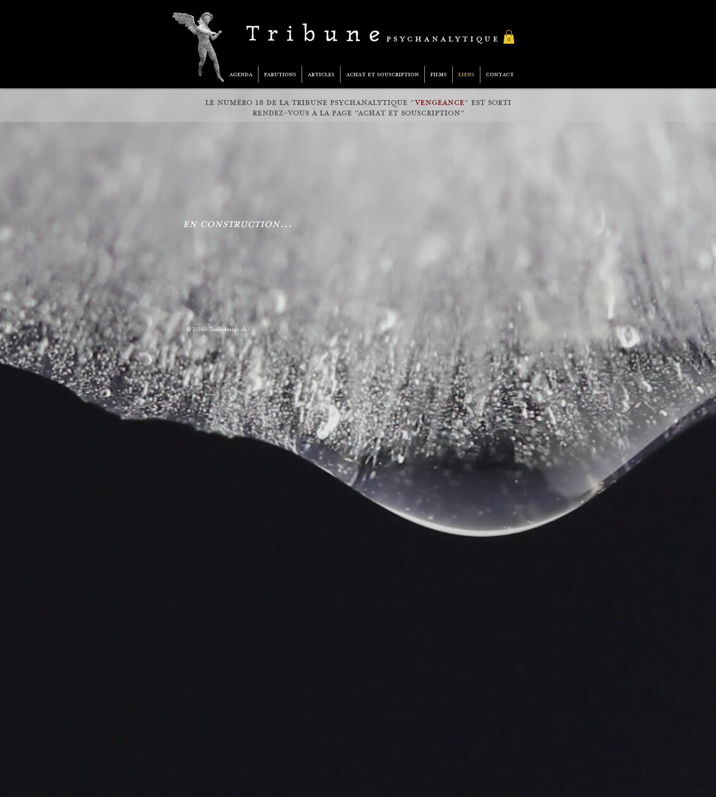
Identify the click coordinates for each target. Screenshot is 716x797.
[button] (509, 37)
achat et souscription (409, 113)
